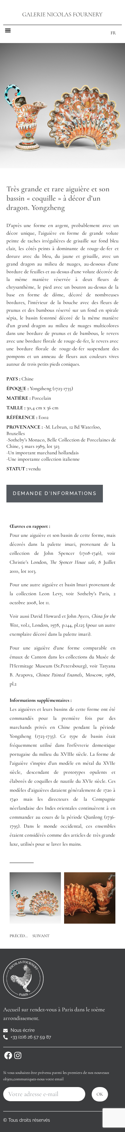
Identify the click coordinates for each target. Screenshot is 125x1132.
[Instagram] (17, 1055)
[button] (8, 30)
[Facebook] (8, 1055)
